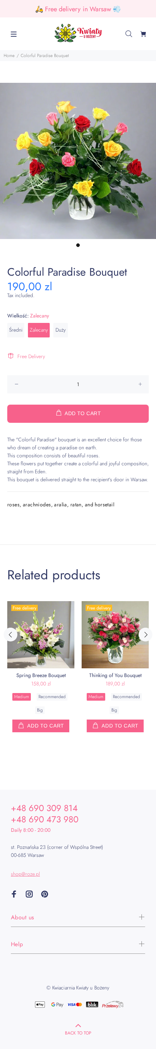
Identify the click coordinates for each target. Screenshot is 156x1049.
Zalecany (39, 329)
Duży (61, 329)
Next (145, 634)
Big (40, 710)
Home (9, 55)
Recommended (52, 696)
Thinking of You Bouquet (115, 675)
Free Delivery (31, 356)
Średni (15, 329)
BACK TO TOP (78, 1033)
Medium (21, 696)
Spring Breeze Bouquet (41, 675)
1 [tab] (78, 245)
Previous (10, 634)
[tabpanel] (78, 161)
